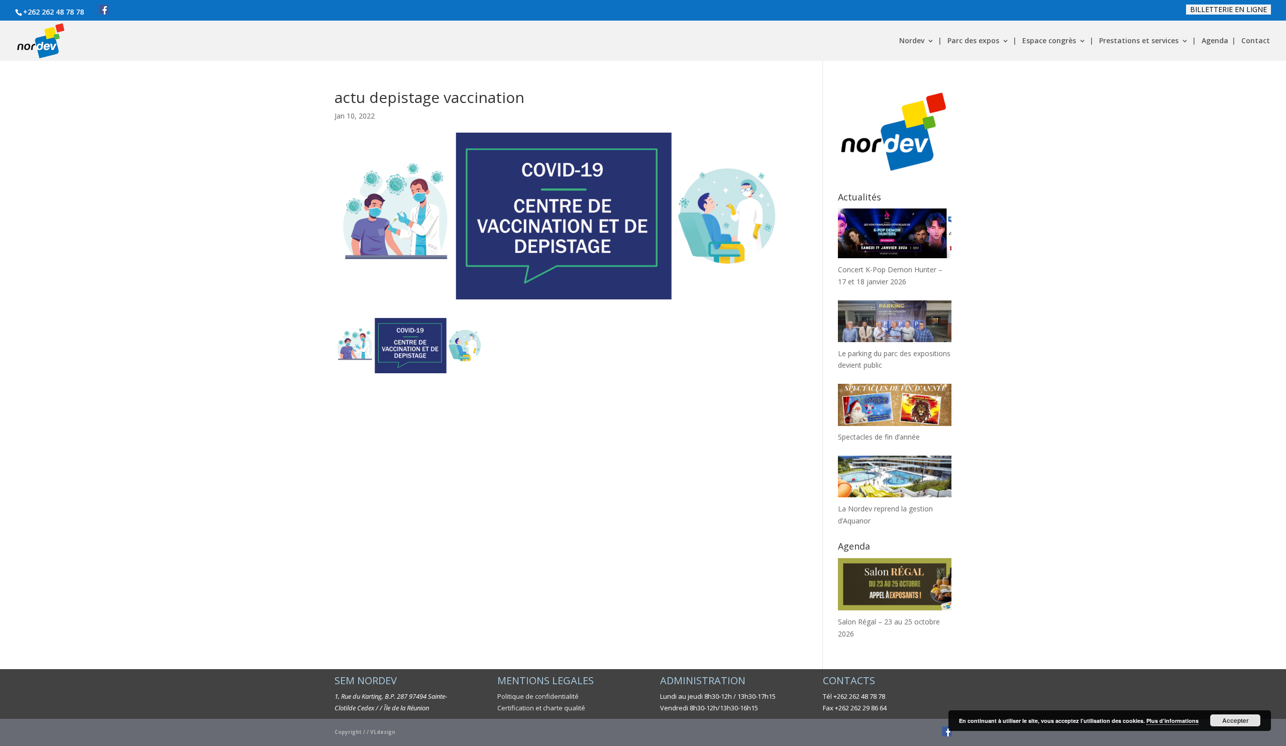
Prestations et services (1138, 41)
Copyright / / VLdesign (365, 731)
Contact (1255, 41)
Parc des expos (973, 41)
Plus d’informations (1172, 720)
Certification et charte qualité (541, 707)
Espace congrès (1049, 41)
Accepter (1235, 720)
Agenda (1215, 41)
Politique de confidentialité (538, 696)
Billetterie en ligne (1228, 9)
